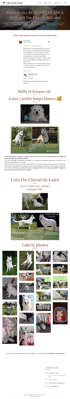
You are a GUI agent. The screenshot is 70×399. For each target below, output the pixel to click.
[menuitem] (40, 3)
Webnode (38, 396)
